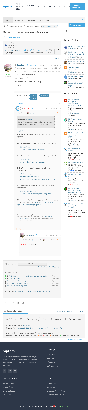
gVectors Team (52, 383)
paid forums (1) (47, 291)
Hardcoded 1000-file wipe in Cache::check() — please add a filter (76, 54)
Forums (7, 20)
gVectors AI (30, 6)
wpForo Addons (52, 366)
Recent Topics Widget (76, 76)
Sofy (71, 159)
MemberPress (25, 147)
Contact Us (51, 387)
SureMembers (25, 159)
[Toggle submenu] (22, 6)
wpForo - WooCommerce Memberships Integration (37, 179)
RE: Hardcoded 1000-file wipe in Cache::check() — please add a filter (76, 102)
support (72, 48)
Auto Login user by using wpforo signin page (75, 69)
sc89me (72, 58)
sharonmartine (74, 113)
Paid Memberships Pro (28, 191)
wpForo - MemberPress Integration (32, 150)
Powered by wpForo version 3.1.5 (75, 339)
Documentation (55, 6)
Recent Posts (44, 20)
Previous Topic (42, 267)
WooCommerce (25, 174)
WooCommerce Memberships (30, 176)
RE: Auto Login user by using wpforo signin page (76, 135)
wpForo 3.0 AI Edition (18, 6)
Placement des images (76, 61)
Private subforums (15, 278)
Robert (26, 108)
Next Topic (53, 267)
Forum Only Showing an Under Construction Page (76, 84)
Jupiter (72, 129)
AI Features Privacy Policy (56, 391)
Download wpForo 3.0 (76, 6)
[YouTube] (10, 371)
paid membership (44, 95)
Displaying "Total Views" (76, 46)
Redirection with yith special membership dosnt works (28, 276)
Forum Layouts (52, 358)
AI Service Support (9, 391)
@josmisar (29, 119)
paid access (33, 95)
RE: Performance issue (76, 162)
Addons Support (8, 395)
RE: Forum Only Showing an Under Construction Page (74, 190)
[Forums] (5, 26)
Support (40, 6)
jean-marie (73, 63)
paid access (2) (20, 291)
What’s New (19, 20)
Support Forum (8, 387)
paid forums (33, 98)
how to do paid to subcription (17, 283)
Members (31, 20)
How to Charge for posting (16, 281)
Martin (72, 170)
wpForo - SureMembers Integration (32, 162)
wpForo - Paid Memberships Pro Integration (35, 194)
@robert (24, 244)
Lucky (72, 78)
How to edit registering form (17, 286)
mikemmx (26, 325)
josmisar (19, 50)
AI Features (51, 354)
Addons (67, 6)
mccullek (73, 87)
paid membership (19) (34, 291)
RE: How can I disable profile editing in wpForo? (75, 206)
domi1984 (73, 72)
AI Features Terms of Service (57, 395)
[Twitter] (4, 371)
